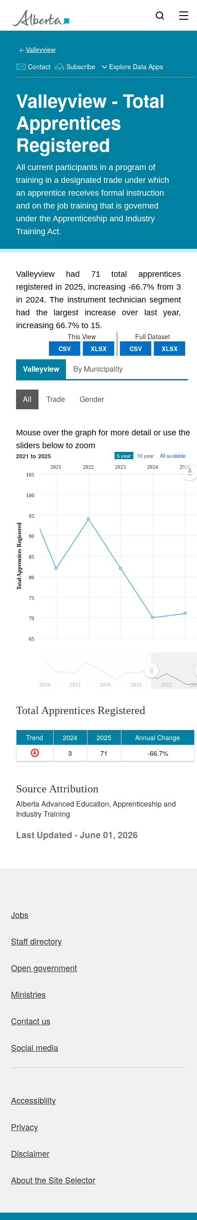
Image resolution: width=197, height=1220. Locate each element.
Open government (44, 967)
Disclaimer (30, 1153)
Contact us (30, 1021)
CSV (136, 348)
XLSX (170, 348)
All (27, 399)
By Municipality (98, 368)
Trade (55, 399)
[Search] (159, 15)
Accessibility (33, 1100)
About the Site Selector (53, 1180)
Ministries (28, 994)
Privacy (24, 1126)
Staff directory (36, 941)
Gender (92, 399)
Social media (34, 1047)
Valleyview (40, 49)
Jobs (19, 914)
